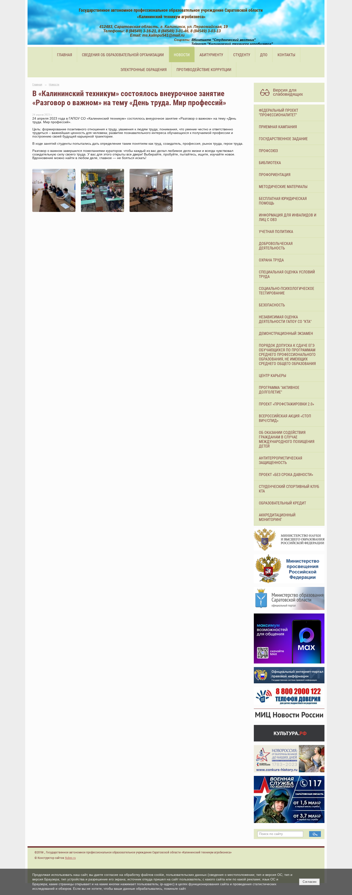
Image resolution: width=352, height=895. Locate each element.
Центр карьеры (272, 375)
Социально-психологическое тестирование (286, 290)
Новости (182, 55)
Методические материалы (283, 186)
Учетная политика (276, 231)
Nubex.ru (70, 858)
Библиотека (270, 162)
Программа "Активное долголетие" (279, 389)
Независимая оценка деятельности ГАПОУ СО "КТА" (285, 319)
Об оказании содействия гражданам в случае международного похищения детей (286, 439)
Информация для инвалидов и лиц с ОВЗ (287, 217)
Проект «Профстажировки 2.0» (286, 404)
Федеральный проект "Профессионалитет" (278, 112)
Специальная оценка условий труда (287, 274)
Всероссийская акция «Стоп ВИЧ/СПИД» (285, 418)
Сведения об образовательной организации (123, 55)
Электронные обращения (143, 69)
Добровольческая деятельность (276, 245)
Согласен (309, 882)
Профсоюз (268, 151)
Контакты (286, 55)
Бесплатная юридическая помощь (283, 200)
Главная (64, 55)
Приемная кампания (278, 127)
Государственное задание (283, 139)
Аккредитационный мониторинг (277, 517)
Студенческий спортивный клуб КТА (289, 488)
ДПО (263, 55)
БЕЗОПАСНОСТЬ (272, 305)
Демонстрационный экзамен (286, 333)
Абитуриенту (211, 55)
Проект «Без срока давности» (286, 474)
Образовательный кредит (282, 503)
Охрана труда (271, 260)
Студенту (241, 55)
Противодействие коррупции (203, 69)
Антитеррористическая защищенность (280, 460)
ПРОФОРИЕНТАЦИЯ (274, 174)
